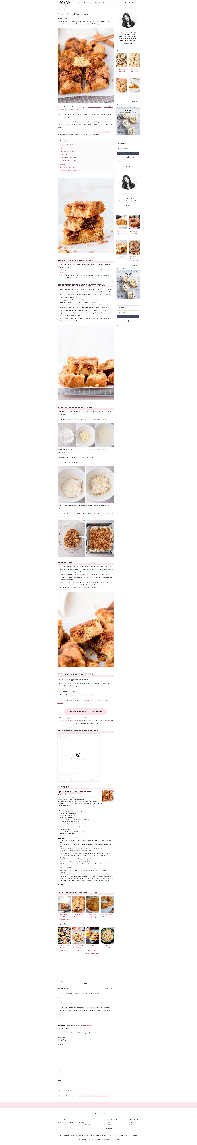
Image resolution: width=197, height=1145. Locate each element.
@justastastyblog (71, 721)
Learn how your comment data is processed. (95, 1096)
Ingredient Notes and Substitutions (71, 148)
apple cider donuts (107, 107)
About (79, 3)
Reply (59, 998)
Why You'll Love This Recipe (69, 145)
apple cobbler (62, 110)
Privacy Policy (133, 1135)
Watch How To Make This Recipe (70, 161)
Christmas (109, 1128)
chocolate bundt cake (102, 132)
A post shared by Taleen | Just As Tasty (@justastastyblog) (78, 779)
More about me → (128, 43)
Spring (110, 1122)
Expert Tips (63, 155)
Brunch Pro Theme (112, 1139)
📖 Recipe (63, 164)
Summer (109, 1124)
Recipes (105, 3)
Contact (97, 3)
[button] (84, 791)
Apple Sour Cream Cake (67, 168)
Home (59, 10)
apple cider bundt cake (94, 107)
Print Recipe (63, 794)
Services (132, 1124)
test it (95, 303)
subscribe (108, 721)
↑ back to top (98, 1113)
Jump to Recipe (62, 19)
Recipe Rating (62, 1038)
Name (60, 1071)
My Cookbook (88, 3)
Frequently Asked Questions (68, 158)
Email (60, 1080)
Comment (61, 1045)
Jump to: (64, 141)
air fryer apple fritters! (76, 110)
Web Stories (119, 161)
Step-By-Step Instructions (68, 151)
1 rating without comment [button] (83, 1026)
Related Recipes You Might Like (69, 171)
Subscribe (113, 3)
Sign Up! (81, 1122)
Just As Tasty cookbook (64, 1122)
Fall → (138, 101)
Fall (64, 10)
